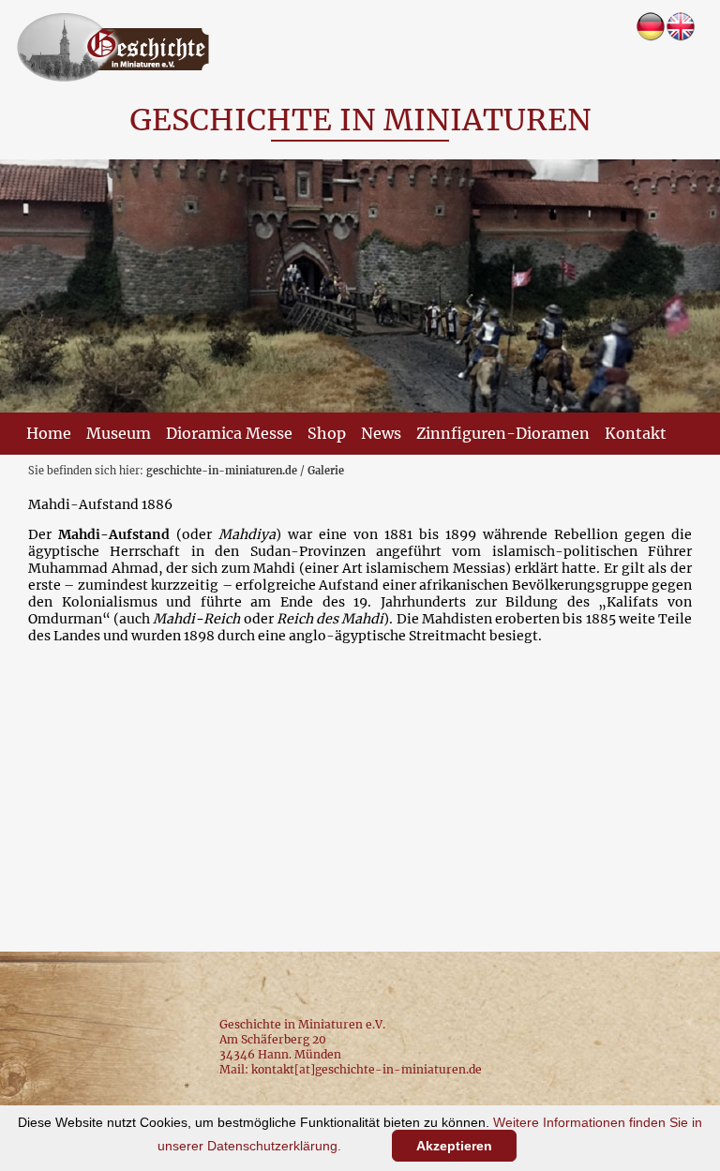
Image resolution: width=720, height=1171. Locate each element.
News (381, 433)
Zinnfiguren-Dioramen (503, 433)
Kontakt (636, 433)
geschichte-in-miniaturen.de (221, 470)
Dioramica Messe (229, 433)
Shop (327, 433)
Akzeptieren (454, 1145)
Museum (118, 433)
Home (48, 433)
